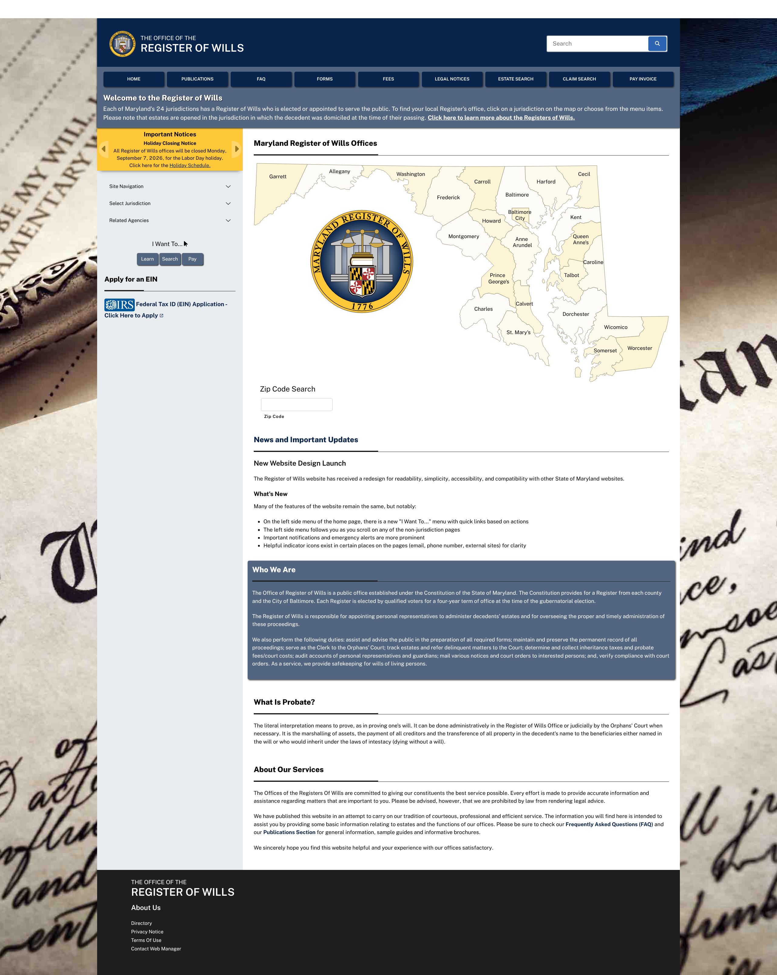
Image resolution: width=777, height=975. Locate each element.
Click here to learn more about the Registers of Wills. (501, 118)
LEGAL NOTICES (452, 79)
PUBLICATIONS (198, 79)
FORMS (325, 79)
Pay (192, 259)
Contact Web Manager (156, 949)
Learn (147, 259)
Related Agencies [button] (129, 220)
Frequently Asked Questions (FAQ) (609, 824)
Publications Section (289, 832)
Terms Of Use (146, 940)
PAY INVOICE (643, 79)
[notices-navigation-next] (236, 149)
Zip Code (274, 416)
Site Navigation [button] (126, 186)
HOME (134, 79)
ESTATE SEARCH (516, 79)
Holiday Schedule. (189, 165)
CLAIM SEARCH (579, 79)
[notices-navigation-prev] (103, 149)
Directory (141, 923)
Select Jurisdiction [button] (130, 203)
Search (170, 259)
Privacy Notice (147, 932)
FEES (388, 79)
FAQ (261, 79)
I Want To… (168, 244)
